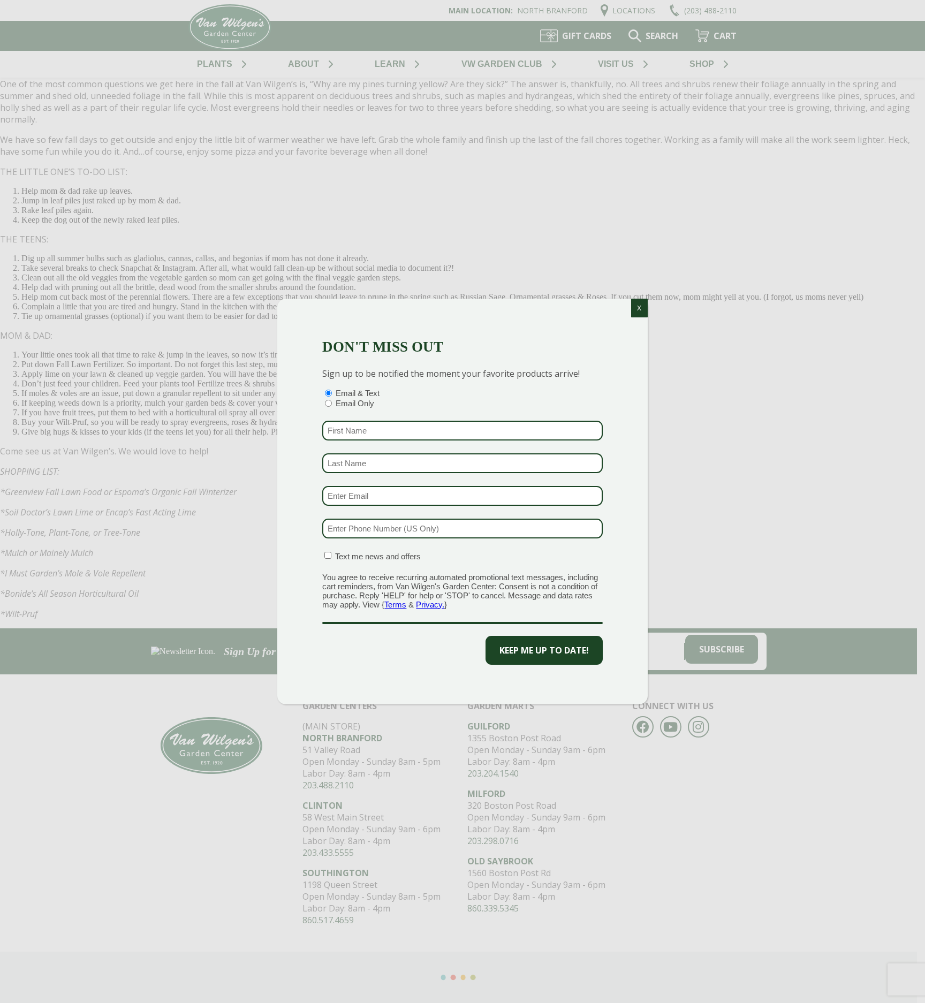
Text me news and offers (378, 556)
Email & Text (358, 393)
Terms (395, 604)
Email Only (355, 403)
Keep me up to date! (544, 650)
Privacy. (430, 604)
